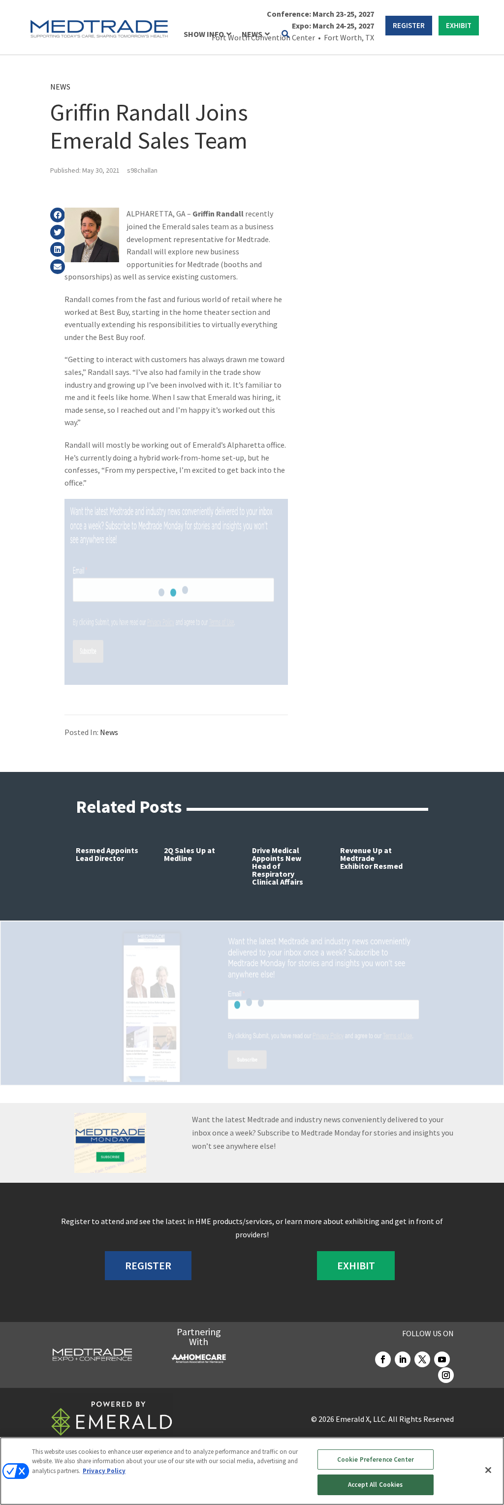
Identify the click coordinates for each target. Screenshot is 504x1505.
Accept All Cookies (375, 1484)
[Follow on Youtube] (442, 1359)
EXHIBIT (459, 25)
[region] (252, 1471)
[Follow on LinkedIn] (402, 1359)
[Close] (488, 1470)
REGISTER (409, 25)
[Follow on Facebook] (383, 1359)
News (60, 87)
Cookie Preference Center (375, 1459)
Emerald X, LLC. (361, 1419)
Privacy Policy (104, 1471)
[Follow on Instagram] (446, 1375)
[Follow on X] (422, 1359)
